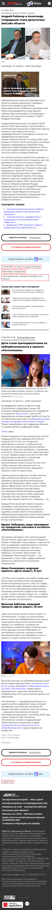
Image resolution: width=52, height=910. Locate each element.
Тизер (4, 431)
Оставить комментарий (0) (26, 247)
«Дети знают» (22, 413)
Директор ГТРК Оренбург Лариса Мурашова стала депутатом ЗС (23, 226)
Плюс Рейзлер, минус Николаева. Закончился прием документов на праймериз (30, 315)
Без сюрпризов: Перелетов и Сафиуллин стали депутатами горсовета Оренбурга (28, 291)
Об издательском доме (15, 799)
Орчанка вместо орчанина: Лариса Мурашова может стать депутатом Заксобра (23, 212)
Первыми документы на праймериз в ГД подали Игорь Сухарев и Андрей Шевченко (29, 299)
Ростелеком (17, 396)
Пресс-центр (36, 799)
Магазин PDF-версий (35, 807)
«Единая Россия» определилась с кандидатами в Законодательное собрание (23, 220)
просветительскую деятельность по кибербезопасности (20, 726)
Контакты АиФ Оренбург (15, 810)
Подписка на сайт (12, 807)
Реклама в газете (33, 814)
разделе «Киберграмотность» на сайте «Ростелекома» (25, 687)
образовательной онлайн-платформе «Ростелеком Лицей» (25, 420)
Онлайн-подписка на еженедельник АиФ (24, 803)
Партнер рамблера (24, 897)
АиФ (3, 61)
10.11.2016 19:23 (7, 10)
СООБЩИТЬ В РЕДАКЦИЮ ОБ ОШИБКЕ (21, 823)
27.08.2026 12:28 (8, 337)
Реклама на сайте (12, 814)
